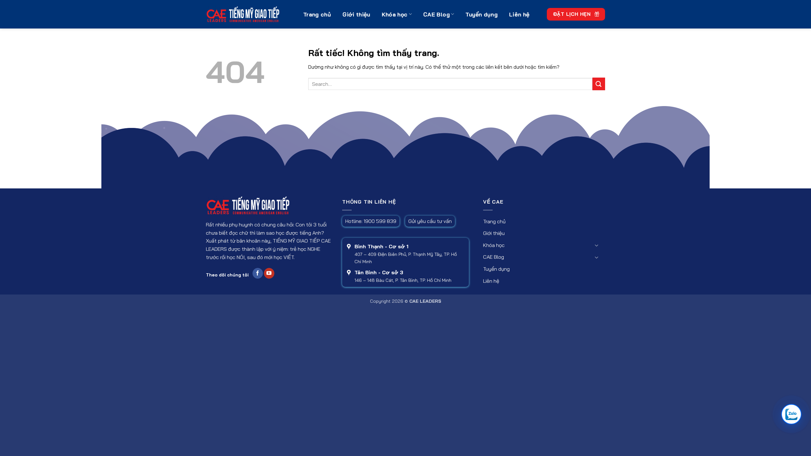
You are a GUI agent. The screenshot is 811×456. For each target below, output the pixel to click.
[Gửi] (598, 84)
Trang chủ (317, 14)
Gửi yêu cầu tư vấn (430, 221)
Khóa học (395, 14)
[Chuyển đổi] (596, 245)
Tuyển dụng (481, 14)
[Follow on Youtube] (269, 273)
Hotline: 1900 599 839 (370, 221)
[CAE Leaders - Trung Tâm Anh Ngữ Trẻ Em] (250, 14)
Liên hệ (519, 14)
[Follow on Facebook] (257, 273)
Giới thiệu (356, 14)
